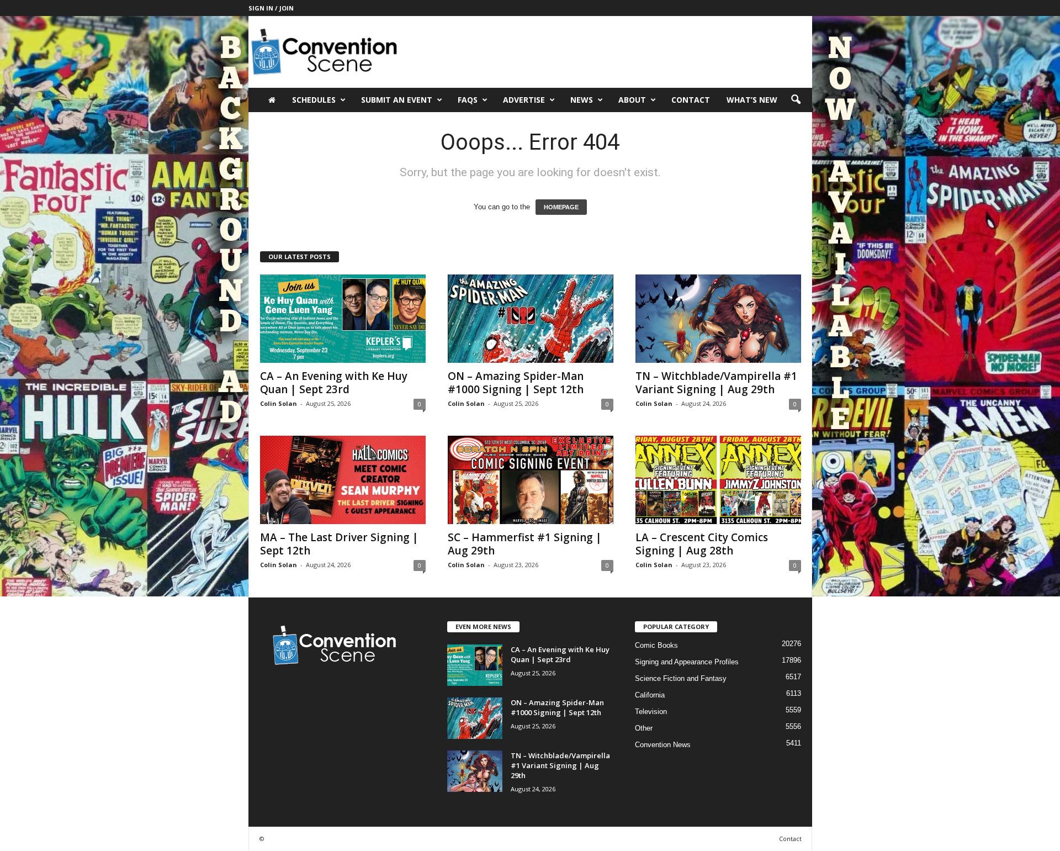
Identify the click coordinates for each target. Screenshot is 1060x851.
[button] (795, 100)
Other (644, 728)
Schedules (314, 99)
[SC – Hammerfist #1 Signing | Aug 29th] (530, 480)
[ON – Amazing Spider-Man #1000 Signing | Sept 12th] (530, 318)
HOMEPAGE (561, 207)
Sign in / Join (271, 8)
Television (651, 711)
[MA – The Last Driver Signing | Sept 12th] (343, 480)
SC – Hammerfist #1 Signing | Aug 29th (525, 544)
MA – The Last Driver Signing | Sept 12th (339, 544)
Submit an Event (396, 99)
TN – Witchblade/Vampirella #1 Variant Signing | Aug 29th (716, 383)
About (632, 99)
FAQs (468, 99)
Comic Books (656, 645)
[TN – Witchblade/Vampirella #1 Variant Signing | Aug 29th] (718, 318)
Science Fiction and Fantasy (681, 678)
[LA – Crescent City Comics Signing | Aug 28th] (718, 480)
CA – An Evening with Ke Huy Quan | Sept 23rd (333, 383)
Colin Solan (278, 403)
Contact (690, 99)
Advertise (524, 99)
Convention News (663, 745)
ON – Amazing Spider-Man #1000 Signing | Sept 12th (516, 383)
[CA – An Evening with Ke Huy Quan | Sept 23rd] (343, 318)
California (650, 695)
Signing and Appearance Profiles (687, 662)
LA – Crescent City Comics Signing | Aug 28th (701, 544)
